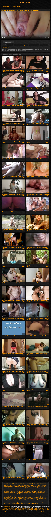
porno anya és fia (17, 502)
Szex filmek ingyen (33, 513)
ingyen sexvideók (34, 496)
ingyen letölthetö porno (36, 487)
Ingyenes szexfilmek (37, 508)
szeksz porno (6, 47)
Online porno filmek (25, 1)
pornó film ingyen (7, 503)
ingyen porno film (41, 492)
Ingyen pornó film (44, 511)
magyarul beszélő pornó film (36, 498)
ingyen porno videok (39, 494)
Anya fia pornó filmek (22, 510)
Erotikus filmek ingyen (36, 511)
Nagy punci (16, 510)
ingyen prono (28, 496)
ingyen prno (22, 496)
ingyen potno (16, 496)
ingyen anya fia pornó (41, 486)
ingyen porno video (31, 494)
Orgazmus (25, 45)
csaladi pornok (10, 486)
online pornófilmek (36, 500)
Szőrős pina (31, 512)
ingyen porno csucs (33, 492)
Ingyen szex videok (30, 508)
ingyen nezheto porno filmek (38, 490)
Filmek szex (24, 511)
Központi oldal (6, 6)
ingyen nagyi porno (28, 488)
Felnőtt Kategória (17, 6)
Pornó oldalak (46, 509)
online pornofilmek (27, 500)
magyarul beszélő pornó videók (19, 499)
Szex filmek (32, 509)
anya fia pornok (24, 485)
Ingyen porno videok (25, 512)
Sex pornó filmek (14, 512)
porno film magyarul (16, 503)
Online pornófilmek (23, 508)
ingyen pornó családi (23, 492)
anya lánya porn (31, 485)
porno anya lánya (25, 502)
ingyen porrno (10, 496)
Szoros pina (44, 508)
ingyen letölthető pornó (25, 487)
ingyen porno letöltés (33, 493)
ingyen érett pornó (8, 487)
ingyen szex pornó (43, 496)
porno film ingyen (40, 502)
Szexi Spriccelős (44, 45)
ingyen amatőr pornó (32, 486)
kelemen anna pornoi (18, 497)
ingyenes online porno (8, 497)
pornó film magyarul (25, 503)
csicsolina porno (17, 486)
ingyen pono (42, 491)
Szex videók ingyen (7, 512)
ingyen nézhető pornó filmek (26, 490)
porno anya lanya (32, 502)
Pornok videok (4, 508)
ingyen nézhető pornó (37, 488)
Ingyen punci (4, 510)
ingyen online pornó (29, 491)
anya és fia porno (7, 485)
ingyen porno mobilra (12, 494)
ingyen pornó (6, 492)
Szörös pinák (41, 510)
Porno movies (29, 511)
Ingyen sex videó (21, 509)
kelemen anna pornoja (28, 497)
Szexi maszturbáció (34, 45)
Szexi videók (19, 511)
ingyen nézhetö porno (15, 490)
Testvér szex (17, 508)
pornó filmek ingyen (33, 503)
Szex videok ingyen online (39, 509)
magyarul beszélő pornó (24, 498)
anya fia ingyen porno (16, 485)
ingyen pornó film (7, 493)
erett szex (19, 512)
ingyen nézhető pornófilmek (9, 491)
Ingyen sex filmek (14, 509)
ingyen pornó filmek (16, 493)
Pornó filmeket (26, 509)
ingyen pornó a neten (14, 492)
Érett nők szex (28, 510)
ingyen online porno (20, 491)
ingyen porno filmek (24, 493)
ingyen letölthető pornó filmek (17, 488)
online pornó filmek (10, 500)
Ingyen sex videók (11, 508)
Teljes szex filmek (41, 512)
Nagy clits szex (17, 45)
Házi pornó (10, 45)
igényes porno (24, 486)
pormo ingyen (10, 502)
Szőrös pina (8, 509)
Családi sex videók (10, 510)
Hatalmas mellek (20, 513)
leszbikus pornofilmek (14, 498)
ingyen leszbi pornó (16, 487)
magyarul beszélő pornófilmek (33, 499)
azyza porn (38, 485)
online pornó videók (19, 500)
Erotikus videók (26, 513)
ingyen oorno (36, 491)
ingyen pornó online (22, 494)
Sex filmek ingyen (35, 510)
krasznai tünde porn (37, 497)
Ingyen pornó (14, 511)
